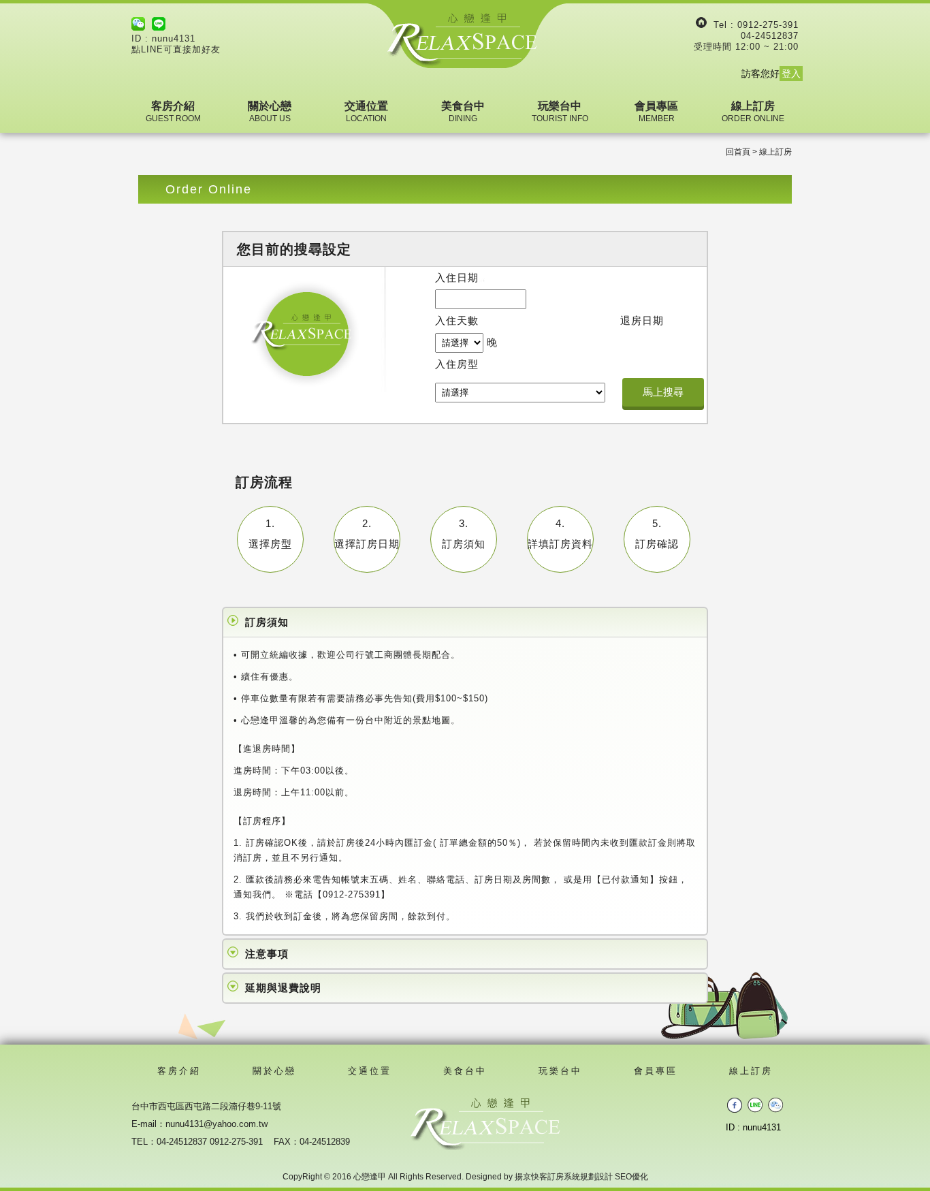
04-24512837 (770, 36)
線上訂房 (753, 111)
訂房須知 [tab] (267, 622)
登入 (791, 73)
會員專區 (656, 111)
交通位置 (366, 111)
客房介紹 (173, 111)
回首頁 (738, 152)
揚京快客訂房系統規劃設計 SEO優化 (581, 1176)
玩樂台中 (560, 111)
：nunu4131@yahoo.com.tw (212, 1124)
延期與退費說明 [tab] (283, 988)
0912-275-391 (768, 25)
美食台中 (463, 111)
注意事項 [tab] (267, 953)
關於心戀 (269, 111)
